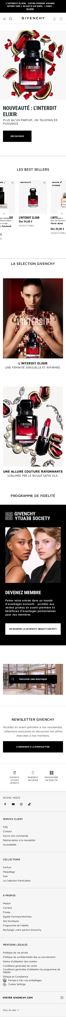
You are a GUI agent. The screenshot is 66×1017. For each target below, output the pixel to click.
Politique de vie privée (15, 952)
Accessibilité (9, 844)
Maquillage (9, 871)
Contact (7, 831)
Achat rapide (35, 227)
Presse (6, 912)
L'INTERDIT (57, 217)
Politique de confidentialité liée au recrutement (29, 957)
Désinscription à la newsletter (19, 840)
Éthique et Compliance (15, 976)
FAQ (5, 827)
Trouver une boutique (38, 680)
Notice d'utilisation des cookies (20, 961)
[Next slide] (62, 213)
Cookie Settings (17, 984)
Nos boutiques (11, 921)
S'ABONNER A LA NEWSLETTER (33, 746)
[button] (54, 19)
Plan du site (9, 1010)
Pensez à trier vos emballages (25, 980)
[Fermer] (61, 6)
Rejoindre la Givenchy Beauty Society (33, 629)
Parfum (7, 867)
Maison (7, 903)
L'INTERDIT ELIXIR (29, 217)
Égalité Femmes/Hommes (17, 916)
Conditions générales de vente (20, 965)
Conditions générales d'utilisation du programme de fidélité (31, 971)
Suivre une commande (15, 835)
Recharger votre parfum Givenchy (22, 929)
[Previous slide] (4, 213)
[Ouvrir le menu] (4, 18)
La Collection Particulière (17, 880)
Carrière (7, 907)
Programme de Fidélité (16, 925)
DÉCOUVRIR (17, 138)
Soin (5, 876)
